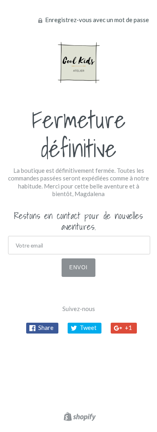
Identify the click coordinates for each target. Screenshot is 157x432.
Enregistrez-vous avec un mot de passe (96, 19)
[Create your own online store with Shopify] (79, 418)
